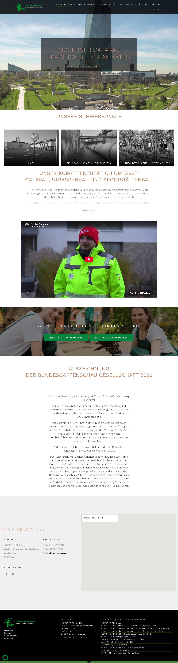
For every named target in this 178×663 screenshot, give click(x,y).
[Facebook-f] (7, 574)
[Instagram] (14, 574)
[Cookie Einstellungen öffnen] (5, 657)
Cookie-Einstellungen (12, 636)
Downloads (123, 4)
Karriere (91, 4)
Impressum (155, 4)
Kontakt (135, 4)
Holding (144, 4)
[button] (66, 337)
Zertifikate (102, 4)
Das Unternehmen (63, 4)
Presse (112, 4)
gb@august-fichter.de (58, 553)
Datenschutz (154, 9)
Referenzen (79, 4)
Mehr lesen (89, 210)
